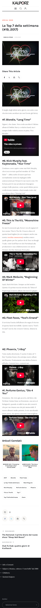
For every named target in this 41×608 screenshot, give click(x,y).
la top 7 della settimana (11, 483)
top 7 (18, 492)
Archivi (4, 599)
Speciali (5, 20)
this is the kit (8, 492)
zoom (23, 497)
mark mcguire (28, 483)
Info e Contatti (8, 565)
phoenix (33, 487)
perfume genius (21, 487)
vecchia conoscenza (15, 237)
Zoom (11, 20)
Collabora (6, 573)
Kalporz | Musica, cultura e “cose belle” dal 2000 (20, 569)
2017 (5, 478)
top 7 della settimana (11, 497)
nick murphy (8, 487)
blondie (13, 478)
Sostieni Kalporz (9, 577)
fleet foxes (23, 478)
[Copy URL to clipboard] (19, 77)
